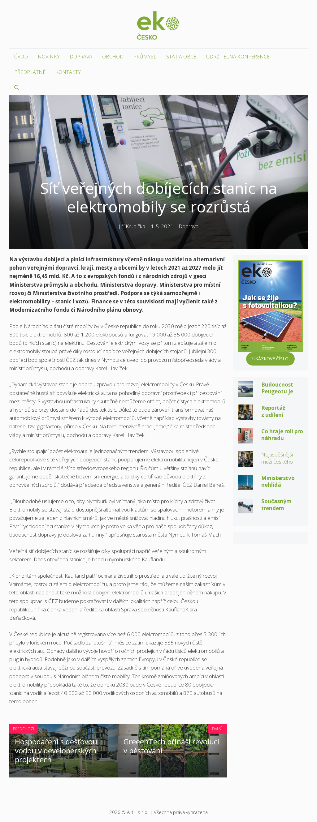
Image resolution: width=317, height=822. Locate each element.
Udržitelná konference (238, 56)
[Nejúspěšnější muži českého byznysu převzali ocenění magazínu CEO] (245, 462)
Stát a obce (181, 56)
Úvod (21, 56)
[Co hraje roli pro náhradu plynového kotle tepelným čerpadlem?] (245, 439)
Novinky (49, 56)
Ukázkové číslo (270, 359)
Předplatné (30, 72)
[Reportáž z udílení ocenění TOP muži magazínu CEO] (245, 415)
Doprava (81, 56)
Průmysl (144, 56)
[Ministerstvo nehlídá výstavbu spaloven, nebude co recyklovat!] (245, 486)
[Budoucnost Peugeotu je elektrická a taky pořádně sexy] (245, 392)
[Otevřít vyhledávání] (16, 87)
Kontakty (68, 72)
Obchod (113, 56)
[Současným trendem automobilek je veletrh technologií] (245, 509)
